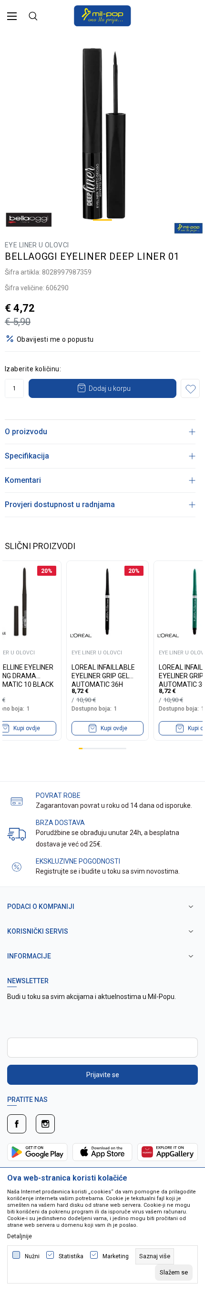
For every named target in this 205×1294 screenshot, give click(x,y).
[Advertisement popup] (102, 104)
